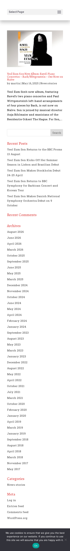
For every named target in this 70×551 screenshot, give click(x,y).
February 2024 (17, 321)
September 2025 (18, 261)
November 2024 (18, 291)
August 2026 (15, 232)
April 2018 (14, 451)
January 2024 (16, 326)
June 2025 (14, 267)
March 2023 (15, 350)
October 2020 (16, 404)
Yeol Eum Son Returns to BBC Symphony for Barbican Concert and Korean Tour (32, 185)
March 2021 (15, 398)
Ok (36, 545)
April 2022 (14, 380)
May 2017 (13, 469)
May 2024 (14, 309)
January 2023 (16, 356)
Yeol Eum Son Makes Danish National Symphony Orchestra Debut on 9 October (33, 200)
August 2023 (15, 338)
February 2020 (17, 409)
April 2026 (14, 243)
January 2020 (16, 415)
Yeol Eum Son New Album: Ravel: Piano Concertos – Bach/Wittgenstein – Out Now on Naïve (35, 77)
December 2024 (17, 285)
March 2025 (15, 279)
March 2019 (15, 427)
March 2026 (15, 249)
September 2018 (17, 439)
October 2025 (16, 255)
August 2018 (15, 445)
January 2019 (16, 433)
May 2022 (14, 374)
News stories (48, 83)
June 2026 (14, 237)
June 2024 (14, 303)
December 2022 (17, 362)
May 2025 (14, 273)
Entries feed (15, 506)
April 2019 (14, 421)
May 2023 (14, 344)
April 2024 (14, 315)
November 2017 (17, 463)
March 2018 (15, 457)
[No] (65, 539)
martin (15, 83)
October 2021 (15, 386)
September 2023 (18, 332)
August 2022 (15, 368)
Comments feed (18, 512)
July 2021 (13, 392)
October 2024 (16, 297)
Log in (11, 500)
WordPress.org (17, 518)
